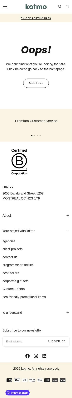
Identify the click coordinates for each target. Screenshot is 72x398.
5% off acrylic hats (36, 18)
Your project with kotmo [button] (18, 231)
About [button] (6, 215)
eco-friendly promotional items (24, 297)
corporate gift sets (15, 281)
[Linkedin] (44, 355)
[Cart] (67, 7)
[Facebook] (27, 355)
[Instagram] (35, 355)
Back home (36, 83)
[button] (4, 6)
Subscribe (56, 341)
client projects (12, 249)
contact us (9, 257)
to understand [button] (12, 312)
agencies (8, 241)
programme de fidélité (18, 265)
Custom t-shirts (13, 289)
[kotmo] (19, 161)
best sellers (10, 273)
